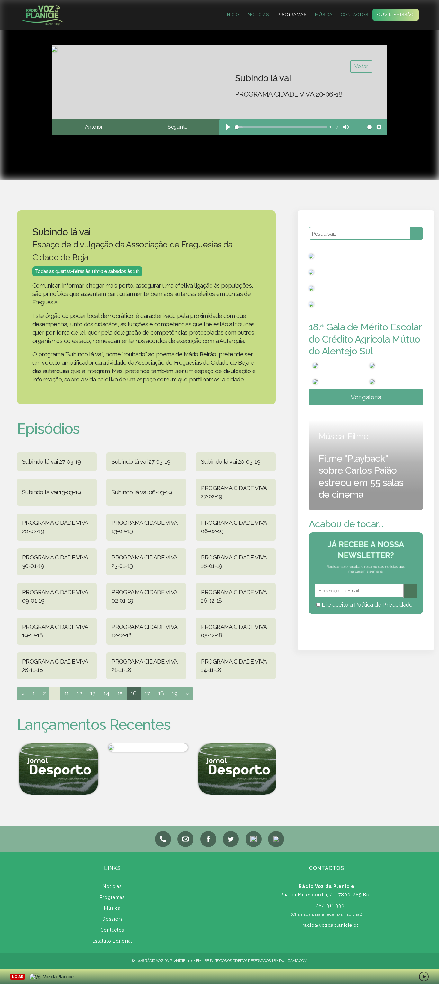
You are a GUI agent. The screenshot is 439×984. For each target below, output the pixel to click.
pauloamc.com (293, 960)
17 (147, 693)
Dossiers (112, 919)
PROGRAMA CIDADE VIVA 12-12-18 (144, 631)
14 (106, 693)
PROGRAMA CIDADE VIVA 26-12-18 (233, 596)
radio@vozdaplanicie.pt (330, 925)
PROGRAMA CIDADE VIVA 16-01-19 (233, 561)
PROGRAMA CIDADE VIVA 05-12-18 (233, 631)
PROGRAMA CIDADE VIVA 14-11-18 (233, 665)
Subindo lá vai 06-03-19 (142, 492)
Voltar (361, 66)
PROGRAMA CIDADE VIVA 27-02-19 (233, 492)
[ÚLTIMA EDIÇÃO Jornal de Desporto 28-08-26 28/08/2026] (235, 769)
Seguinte (177, 127)
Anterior (93, 127)
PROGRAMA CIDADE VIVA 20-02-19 (55, 526)
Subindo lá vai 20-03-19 (230, 461)
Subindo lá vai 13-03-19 (51, 492)
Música (324, 14)
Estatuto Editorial (112, 941)
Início (232, 14)
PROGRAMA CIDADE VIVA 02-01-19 (144, 596)
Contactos (354, 14)
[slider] (281, 127)
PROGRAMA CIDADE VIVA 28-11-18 (55, 665)
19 (174, 693)
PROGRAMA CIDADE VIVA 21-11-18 (144, 665)
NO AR (17, 976)
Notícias (258, 14)
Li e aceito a (366, 604)
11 (66, 693)
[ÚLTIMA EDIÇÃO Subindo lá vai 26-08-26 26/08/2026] (146, 747)
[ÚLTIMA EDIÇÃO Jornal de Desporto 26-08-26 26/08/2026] (56, 769)
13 (92, 693)
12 (79, 693)
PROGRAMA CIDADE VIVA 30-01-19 (55, 561)
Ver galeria (366, 397)
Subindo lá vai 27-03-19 (51, 461)
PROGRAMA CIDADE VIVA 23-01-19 (144, 561)
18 (161, 693)
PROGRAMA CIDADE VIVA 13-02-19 (144, 526)
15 (120, 693)
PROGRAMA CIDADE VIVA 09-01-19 (55, 596)
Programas (292, 14)
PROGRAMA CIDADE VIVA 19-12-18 (55, 631)
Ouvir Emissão (395, 14)
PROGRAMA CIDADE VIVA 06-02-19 (233, 526)
